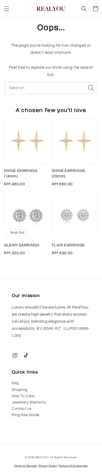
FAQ (15, 383)
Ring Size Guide (25, 415)
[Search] (91, 88)
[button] (6, 8)
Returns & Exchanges (73, 465)
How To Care (23, 396)
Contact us (22, 408)
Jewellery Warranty (29, 402)
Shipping (19, 390)
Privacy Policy (48, 465)
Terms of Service (25, 465)
